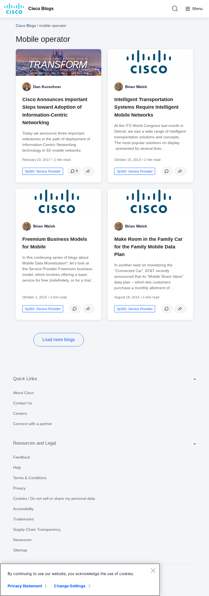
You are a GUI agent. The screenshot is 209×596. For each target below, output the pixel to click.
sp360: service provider (43, 171)
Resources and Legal (34, 443)
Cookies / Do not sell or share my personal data (54, 498)
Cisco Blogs (41, 8)
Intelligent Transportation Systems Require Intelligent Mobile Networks (146, 107)
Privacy (19, 488)
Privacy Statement (25, 585)
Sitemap (20, 550)
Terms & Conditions (30, 478)
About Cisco (23, 393)
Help (17, 467)
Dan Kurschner (47, 87)
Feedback (21, 457)
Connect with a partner (32, 424)
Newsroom (22, 540)
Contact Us (22, 403)
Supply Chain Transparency (37, 529)
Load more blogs (58, 339)
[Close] (153, 570)
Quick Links (25, 378)
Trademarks (23, 519)
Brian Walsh (136, 87)
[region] (80, 579)
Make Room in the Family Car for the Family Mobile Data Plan (148, 246)
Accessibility (23, 509)
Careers (20, 413)
